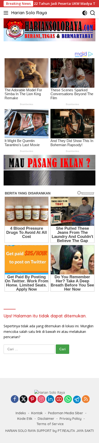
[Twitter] (23, 399)
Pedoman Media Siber (65, 413)
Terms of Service (50, 424)
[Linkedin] (50, 399)
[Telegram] (77, 399)
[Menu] (7, 13)
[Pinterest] (32, 399)
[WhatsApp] (68, 399)
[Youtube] (59, 399)
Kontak (37, 413)
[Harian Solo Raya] (49, 392)
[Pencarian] (92, 13)
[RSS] (86, 399)
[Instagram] (41, 399)
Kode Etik (24, 418)
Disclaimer (46, 418)
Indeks (21, 413)
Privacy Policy (70, 418)
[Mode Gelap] (84, 13)
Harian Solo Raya (29, 12)
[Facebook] (15, 399)
